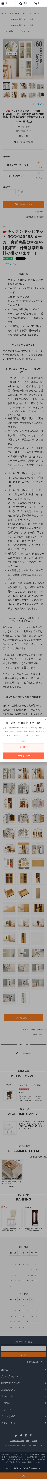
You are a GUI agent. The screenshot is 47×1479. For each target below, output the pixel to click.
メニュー (9, 3)
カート (41, 3)
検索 (25, 3)
